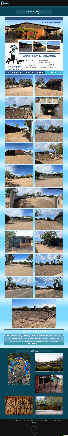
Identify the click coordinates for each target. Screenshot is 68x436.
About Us (27, 420)
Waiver (31, 420)
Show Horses (18, 420)
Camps (14, 420)
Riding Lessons (9, 420)
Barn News (52, 420)
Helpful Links (36, 420)
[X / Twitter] (35, 422)
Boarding (23, 420)
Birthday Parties (58, 420)
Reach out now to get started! (34, 343)
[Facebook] (32, 422)
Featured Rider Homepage (44, 420)
